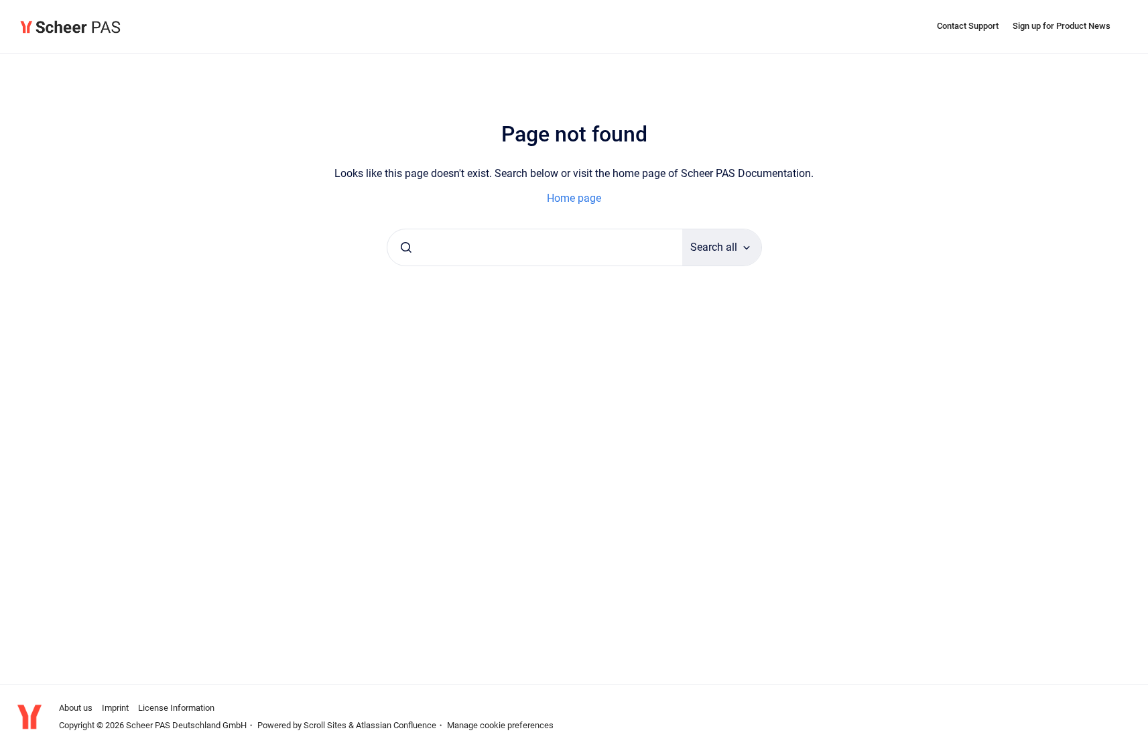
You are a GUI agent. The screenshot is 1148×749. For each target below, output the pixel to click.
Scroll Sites (325, 725)
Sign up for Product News (1061, 26)
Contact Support (968, 26)
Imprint (115, 708)
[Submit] (406, 247)
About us (75, 708)
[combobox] (534, 247)
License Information (176, 708)
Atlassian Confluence (396, 725)
